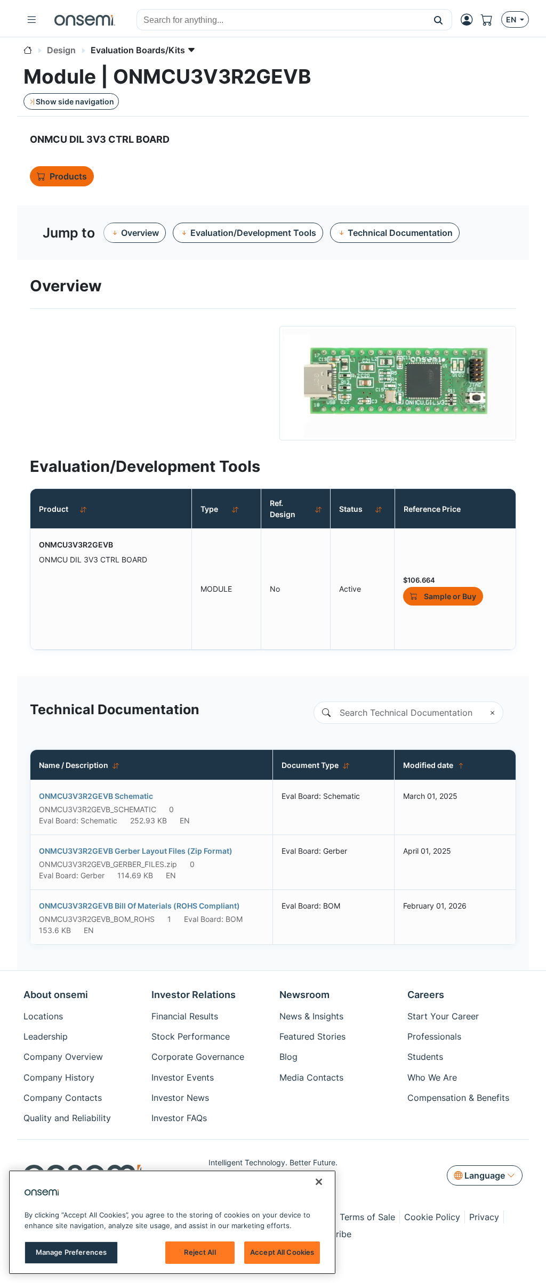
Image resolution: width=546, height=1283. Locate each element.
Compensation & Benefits (458, 1097)
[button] (438, 19)
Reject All (199, 1252)
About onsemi (55, 994)
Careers (425, 994)
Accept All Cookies (282, 1252)
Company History (58, 1077)
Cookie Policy (432, 1217)
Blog (288, 1056)
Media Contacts (311, 1077)
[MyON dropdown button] (470, 19)
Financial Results (184, 1016)
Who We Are (432, 1077)
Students (425, 1056)
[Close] (319, 1182)
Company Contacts (62, 1097)
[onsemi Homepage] (85, 19)
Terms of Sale (367, 1217)
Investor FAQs (179, 1118)
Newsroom (304, 994)
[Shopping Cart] (491, 19)
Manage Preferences (71, 1252)
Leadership (45, 1036)
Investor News (180, 1097)
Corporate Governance (197, 1056)
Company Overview (63, 1056)
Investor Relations (193, 994)
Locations (43, 1016)
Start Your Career (443, 1016)
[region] (172, 1222)
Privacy (484, 1217)
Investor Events (182, 1077)
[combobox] (281, 20)
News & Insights (311, 1016)
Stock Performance (190, 1036)
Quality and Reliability (67, 1118)
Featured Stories (312, 1036)
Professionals (434, 1036)
